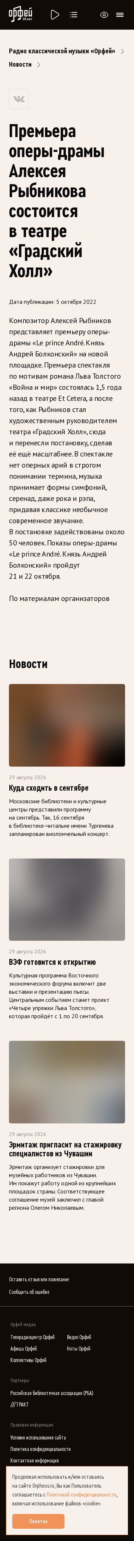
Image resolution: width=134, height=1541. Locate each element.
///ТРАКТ (19, 1405)
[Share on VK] (19, 99)
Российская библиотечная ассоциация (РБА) (51, 1393)
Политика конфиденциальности (40, 1449)
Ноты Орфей (78, 1349)
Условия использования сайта (38, 1438)
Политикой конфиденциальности (82, 1495)
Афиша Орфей (23, 1349)
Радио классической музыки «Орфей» (62, 51)
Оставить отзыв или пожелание (39, 1279)
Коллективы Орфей (28, 1360)
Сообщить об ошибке (29, 1292)
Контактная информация (34, 1461)
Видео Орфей (79, 1337)
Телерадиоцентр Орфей (32, 1337)
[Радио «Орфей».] (54, 14)
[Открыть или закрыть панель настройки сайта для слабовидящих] (104, 14)
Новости (20, 64)
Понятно (38, 1521)
